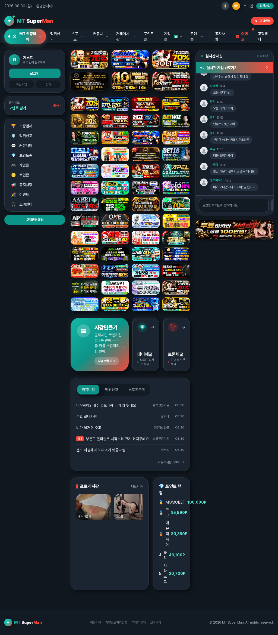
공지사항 (220, 36)
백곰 (212, 149)
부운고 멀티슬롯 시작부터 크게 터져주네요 (117, 439)
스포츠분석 (136, 389)
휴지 (212, 102)
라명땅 (214, 86)
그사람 (214, 165)
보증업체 (22, 126)
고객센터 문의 (34, 220)
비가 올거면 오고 (88, 428)
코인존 (20, 175)
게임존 (20, 165)
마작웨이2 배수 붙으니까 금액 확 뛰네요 (106, 405)
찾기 (48, 84)
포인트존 (149, 36)
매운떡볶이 (216, 181)
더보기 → (137, 486)
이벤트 (20, 194)
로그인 (248, 6)
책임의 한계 (138, 622)
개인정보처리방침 (116, 622)
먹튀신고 (22, 136)
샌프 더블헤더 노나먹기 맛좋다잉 (100, 450)
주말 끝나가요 (86, 416)
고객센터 (265, 21)
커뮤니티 (22, 145)
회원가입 (265, 6)
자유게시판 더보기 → (171, 462)
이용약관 (95, 622)
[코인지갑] (236, 6)
